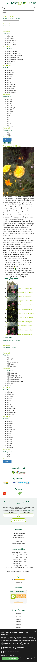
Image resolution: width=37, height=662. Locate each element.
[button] (18, 655)
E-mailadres (26, 512)
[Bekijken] (34, 3)
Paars (10, 118)
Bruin (10, 104)
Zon (10, 63)
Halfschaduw (13, 51)
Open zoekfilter (9, 16)
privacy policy (30, 510)
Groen (11, 112)
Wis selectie (7, 24)
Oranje (11, 116)
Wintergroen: (7, 130)
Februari (11, 72)
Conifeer (11, 38)
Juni (10, 80)
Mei (10, 78)
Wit (10, 124)
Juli (10, 82)
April (10, 76)
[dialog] (18, 645)
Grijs (10, 110)
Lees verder (32, 640)
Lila (10, 114)
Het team (18, 622)
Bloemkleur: (7, 97)
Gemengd (12, 108)
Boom (11, 36)
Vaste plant (12, 44)
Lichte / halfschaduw (15, 55)
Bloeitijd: (5, 67)
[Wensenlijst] (30, 3)
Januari (11, 70)
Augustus (12, 84)
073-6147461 (18, 541)
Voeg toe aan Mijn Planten (12, 146)
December (12, 93)
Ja (9, 133)
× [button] (35, 631)
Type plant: (6, 33)
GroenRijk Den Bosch (18, 533)
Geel (10, 106)
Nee (10, 135)
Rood (10, 120)
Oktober (11, 89)
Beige (10, 100)
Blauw (11, 102)
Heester (11, 42)
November (12, 91)
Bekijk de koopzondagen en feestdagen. (18, 571)
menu (3, 3)
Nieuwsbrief (18, 627)
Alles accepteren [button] (10, 658)
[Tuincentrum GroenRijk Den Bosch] (18, 3)
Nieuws (18, 624)
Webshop (18, 616)
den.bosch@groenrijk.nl (18, 543)
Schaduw (12, 61)
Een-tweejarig (13, 40)
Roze (10, 122)
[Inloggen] (6, 3)
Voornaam (10, 512)
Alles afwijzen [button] (27, 658)
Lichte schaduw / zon (16, 59)
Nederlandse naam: (9, 26)
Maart (11, 74)
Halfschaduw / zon (15, 53)
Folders (18, 619)
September (12, 87)
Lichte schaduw (14, 57)
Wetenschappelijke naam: (11, 19)
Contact (18, 613)
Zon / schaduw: (8, 48)
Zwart (11, 126)
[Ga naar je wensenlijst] (30, 3)
